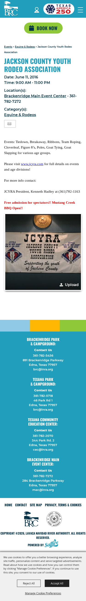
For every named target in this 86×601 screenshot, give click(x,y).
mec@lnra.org (43, 490)
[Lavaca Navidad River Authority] (11, 8)
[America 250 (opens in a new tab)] (60, 8)
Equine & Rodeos (25, 46)
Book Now (47, 28)
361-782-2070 (43, 436)
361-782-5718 (43, 396)
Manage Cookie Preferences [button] (43, 593)
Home (8, 504)
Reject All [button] (29, 583)
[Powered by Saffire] (52, 544)
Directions (37, 9)
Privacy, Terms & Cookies (63, 504)
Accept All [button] (57, 583)
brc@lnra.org (43, 369)
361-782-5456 (43, 355)
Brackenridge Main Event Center (35, 96)
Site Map (36, 504)
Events (8, 46)
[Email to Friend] (9, 124)
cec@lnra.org (43, 449)
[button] (43, 252)
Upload (72, 285)
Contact (21, 504)
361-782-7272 (43, 476)
